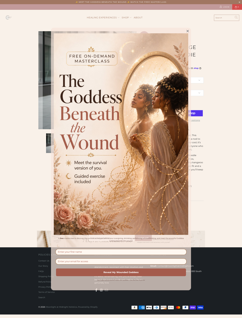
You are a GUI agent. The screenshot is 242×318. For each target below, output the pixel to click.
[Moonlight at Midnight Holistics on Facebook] (96, 290)
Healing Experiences (102, 17)
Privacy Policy (45, 287)
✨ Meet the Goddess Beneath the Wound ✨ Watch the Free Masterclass (121, 2)
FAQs (41, 271)
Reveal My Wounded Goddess (121, 272)
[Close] (187, 31)
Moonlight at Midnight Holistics (61, 307)
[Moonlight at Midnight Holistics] (9, 17)
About (138, 17)
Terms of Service (46, 292)
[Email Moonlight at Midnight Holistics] (106, 290)
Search (41, 297)
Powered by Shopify (88, 307)
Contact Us (43, 260)
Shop (126, 17)
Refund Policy (45, 281)
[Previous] (40, 80)
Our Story (43, 266)
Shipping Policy (46, 276)
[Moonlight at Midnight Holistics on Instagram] (101, 290)
